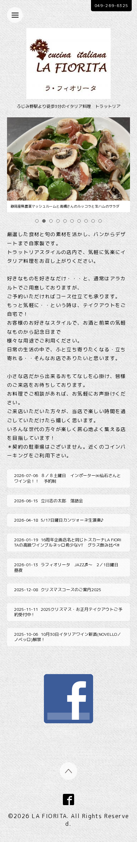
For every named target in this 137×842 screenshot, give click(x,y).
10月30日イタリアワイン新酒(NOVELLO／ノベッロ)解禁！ (67, 637)
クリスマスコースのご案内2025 (57, 590)
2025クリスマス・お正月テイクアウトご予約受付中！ (68, 612)
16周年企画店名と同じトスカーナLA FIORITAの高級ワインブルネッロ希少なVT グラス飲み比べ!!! (67, 542)
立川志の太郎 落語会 (48, 501)
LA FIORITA (49, 816)
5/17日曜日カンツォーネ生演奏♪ (59, 520)
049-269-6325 (111, 5)
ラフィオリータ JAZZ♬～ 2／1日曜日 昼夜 (68, 567)
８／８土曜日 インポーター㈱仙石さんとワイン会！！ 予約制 (67, 478)
